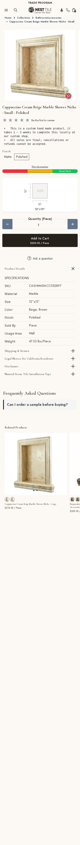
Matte (8, 157)
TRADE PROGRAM (40, 3)
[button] (40, 65)
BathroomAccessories (48, 18)
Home (8, 18)
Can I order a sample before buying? (37, 404)
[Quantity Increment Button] (73, 224)
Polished (21, 157)
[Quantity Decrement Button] (7, 224)
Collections (23, 18)
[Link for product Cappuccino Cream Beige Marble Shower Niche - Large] (36, 464)
